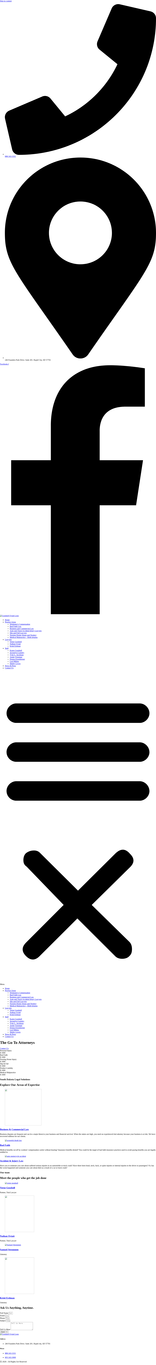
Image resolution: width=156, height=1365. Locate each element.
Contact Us (9, 668)
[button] (78, 828)
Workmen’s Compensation (20, 624)
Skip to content (6, 1)
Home (7, 620)
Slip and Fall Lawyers (18, 633)
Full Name (4, 1313)
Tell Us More (5, 1329)
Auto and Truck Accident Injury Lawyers (26, 631)
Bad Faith (5, 1145)
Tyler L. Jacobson (17, 655)
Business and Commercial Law (22, 629)
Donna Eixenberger (17, 659)
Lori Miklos (14, 661)
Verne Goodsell (16, 642)
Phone (2, 1318)
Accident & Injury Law (11, 1161)
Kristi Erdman (15, 646)
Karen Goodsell (16, 650)
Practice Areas (10, 622)
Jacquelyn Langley (17, 653)
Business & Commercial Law (14, 1129)
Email (2, 1316)
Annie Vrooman (16, 657)
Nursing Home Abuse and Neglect (23, 635)
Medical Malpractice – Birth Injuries (24, 637)
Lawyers (8, 639)
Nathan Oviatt (15, 644)
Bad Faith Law (15, 626)
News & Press (10, 666)
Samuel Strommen (9, 1249)
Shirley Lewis (15, 664)
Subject (3, 1321)
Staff (7, 648)
